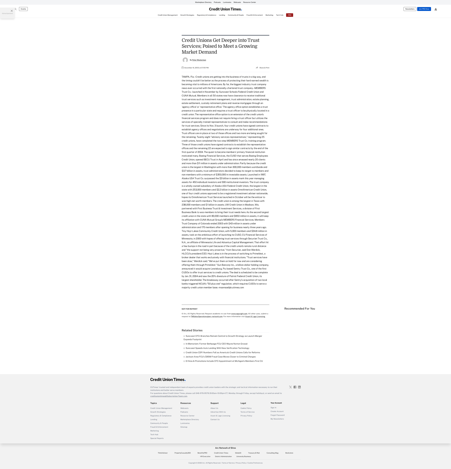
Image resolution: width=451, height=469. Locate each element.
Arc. (203, 463)
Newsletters (409, 9)
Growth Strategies (158, 412)
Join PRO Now (424, 9)
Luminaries (227, 2)
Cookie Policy (246, 408)
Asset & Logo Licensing (220, 416)
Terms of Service (248, 412)
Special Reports (157, 438)
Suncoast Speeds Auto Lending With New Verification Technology (217, 348)
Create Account (277, 411)
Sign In (273, 408)
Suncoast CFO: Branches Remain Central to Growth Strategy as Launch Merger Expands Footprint (223, 338)
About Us (214, 408)
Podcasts (217, 2)
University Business (243, 456)
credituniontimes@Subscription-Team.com (168, 396)
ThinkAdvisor (163, 453)
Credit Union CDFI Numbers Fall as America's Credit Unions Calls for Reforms (223, 352)
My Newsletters (277, 419)
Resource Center (249, 2)
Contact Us (215, 419)
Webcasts (237, 2)
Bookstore (289, 453)
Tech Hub (154, 434)
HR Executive (205, 456)
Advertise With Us (218, 412)
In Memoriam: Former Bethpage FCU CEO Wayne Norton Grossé (216, 343)
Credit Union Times (221, 453)
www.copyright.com (239, 314)
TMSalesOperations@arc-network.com (207, 316)
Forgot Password (278, 415)
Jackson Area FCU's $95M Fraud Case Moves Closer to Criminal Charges (221, 356)
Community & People (159, 423)
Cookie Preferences (255, 463)
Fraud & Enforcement (159, 427)
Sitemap (183, 427)
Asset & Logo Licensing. (255, 316)
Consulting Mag (272, 453)
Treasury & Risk (254, 453)
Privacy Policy (246, 416)
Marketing (154, 431)
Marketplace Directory (203, 2)
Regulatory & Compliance (160, 416)
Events (23, 9)
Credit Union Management (161, 408)
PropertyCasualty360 (183, 453)
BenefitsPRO (202, 453)
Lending (153, 419)
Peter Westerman (199, 60)
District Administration (223, 456)
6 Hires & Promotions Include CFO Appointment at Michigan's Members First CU (224, 361)
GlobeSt (238, 453)
